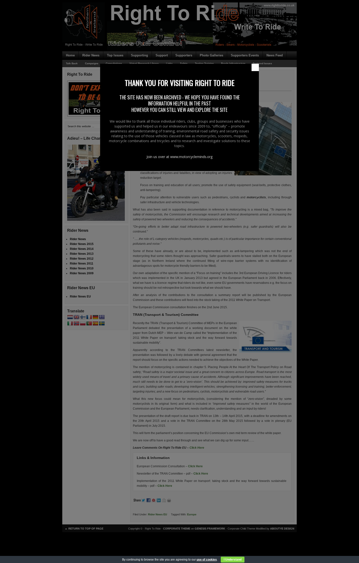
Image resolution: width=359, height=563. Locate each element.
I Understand (233, 559)
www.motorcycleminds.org (191, 156)
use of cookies (207, 559)
